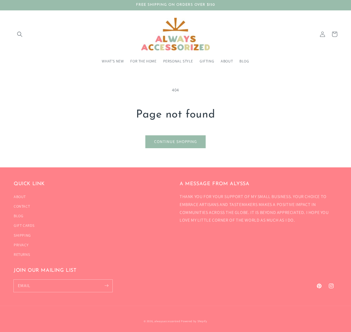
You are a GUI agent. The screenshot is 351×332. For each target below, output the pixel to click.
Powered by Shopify (194, 321)
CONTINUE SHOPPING (175, 141)
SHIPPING (22, 235)
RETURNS (22, 254)
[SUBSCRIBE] (106, 286)
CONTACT (22, 206)
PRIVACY (21, 244)
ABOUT (20, 196)
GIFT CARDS (24, 225)
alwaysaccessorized (167, 321)
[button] (20, 34)
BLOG (18, 215)
